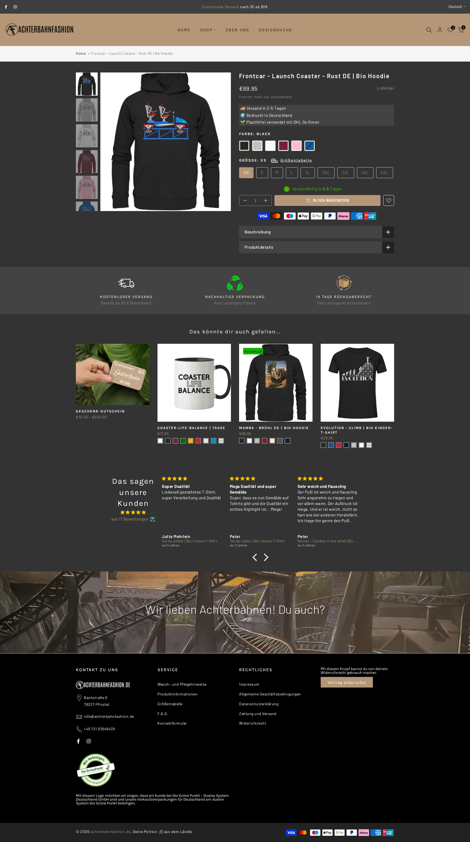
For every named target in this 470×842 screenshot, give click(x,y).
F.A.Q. (162, 713)
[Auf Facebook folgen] (6, 7)
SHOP (206, 30)
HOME (184, 30)
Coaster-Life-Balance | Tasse (191, 428)
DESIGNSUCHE (275, 30)
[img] (133, 512)
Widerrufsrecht (252, 723)
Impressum (249, 684)
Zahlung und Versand (258, 713)
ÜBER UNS (237, 30)
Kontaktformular (172, 723)
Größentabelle (296, 160)
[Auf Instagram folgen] (15, 7)
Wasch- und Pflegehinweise (182, 684)
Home (81, 53)
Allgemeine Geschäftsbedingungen (270, 694)
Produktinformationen (177, 694)
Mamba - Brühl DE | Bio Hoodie (274, 428)
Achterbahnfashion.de (110, 831)
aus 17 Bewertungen (129, 518)
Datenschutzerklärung (258, 703)
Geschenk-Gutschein (100, 411)
